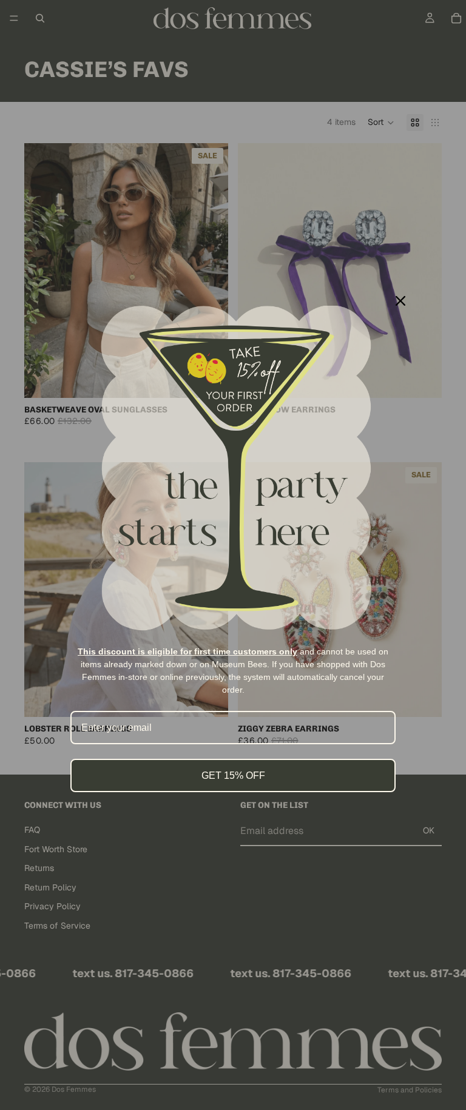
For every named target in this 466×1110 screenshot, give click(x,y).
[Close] (400, 300)
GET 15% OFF (233, 775)
